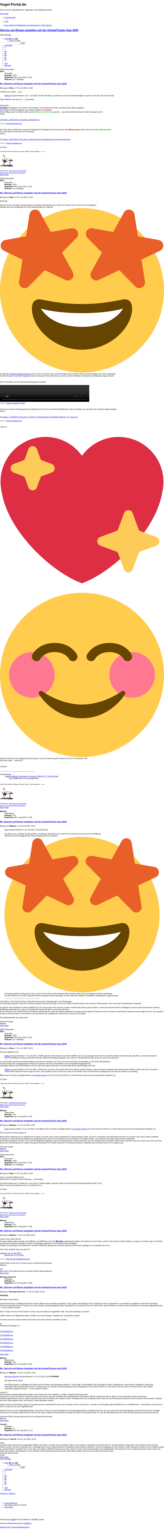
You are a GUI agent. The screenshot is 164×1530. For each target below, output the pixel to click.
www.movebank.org (14, 124)
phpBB (12, 1519)
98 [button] (5, 59)
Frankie (4, 108)
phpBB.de (27, 1523)
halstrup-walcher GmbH (15, 403)
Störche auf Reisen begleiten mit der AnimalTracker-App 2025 (39, 30)
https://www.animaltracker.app (18, 1259)
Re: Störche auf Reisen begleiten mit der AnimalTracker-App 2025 (33, 84)
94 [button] (5, 51)
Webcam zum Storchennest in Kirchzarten (12, 173)
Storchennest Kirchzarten (18, 171)
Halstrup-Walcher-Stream (20, 374)
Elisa (6, 830)
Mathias (7, 96)
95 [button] (5, 53)
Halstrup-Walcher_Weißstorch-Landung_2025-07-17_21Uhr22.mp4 (31, 776)
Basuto (60, 1241)
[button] (11, 39)
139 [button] (5, 64)
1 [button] (4, 47)
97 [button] (5, 57)
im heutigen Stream (39, 1075)
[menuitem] (6, 21)
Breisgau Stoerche (11, 1377)
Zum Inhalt (4, 14)
